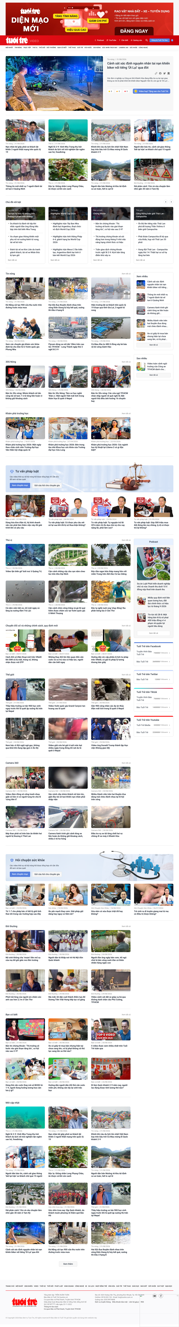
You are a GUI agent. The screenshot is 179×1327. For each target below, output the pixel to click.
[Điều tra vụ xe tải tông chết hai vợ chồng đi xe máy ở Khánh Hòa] (111, 817)
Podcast (100, 40)
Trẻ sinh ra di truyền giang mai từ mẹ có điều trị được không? (151, 912)
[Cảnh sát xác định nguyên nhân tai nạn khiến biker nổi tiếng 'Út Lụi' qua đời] (54, 83)
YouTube (112, 40)
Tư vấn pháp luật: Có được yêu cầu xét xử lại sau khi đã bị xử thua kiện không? (67, 523)
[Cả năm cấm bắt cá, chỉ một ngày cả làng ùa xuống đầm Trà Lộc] (25, 592)
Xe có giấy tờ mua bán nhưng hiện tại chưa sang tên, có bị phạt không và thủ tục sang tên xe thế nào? (66, 1048)
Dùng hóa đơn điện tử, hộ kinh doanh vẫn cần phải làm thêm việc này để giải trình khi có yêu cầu (24, 525)
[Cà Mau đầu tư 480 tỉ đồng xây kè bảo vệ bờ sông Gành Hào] (111, 328)
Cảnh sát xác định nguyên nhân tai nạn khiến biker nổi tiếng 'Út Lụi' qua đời (138, 65)
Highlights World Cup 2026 (63, 213)
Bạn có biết (62, 47)
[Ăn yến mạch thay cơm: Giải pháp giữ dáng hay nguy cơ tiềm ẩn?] (68, 895)
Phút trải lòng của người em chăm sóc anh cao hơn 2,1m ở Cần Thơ (23, 998)
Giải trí (80, 47)
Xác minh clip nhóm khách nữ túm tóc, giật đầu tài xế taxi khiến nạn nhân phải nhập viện (66, 797)
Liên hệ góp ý (134, 1302)
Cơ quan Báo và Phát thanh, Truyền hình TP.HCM (62, 1309)
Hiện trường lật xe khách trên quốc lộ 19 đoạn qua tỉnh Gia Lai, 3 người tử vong (108, 307)
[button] (166, 202)
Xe (86, 1286)
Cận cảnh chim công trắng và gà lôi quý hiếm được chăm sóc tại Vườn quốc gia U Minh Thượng (66, 611)
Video (36, 1286)
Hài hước (88, 47)
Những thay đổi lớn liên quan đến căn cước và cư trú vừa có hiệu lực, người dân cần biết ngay (66, 660)
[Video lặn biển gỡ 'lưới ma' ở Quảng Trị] (25, 555)
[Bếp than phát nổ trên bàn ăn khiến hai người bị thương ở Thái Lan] (25, 817)
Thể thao (72, 47)
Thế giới (42, 47)
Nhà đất (143, 1286)
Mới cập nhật (12, 1102)
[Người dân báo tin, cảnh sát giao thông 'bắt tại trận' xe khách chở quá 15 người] (153, 130)
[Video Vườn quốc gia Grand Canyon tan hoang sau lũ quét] (68, 689)
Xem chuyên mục (20, 485)
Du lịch (91, 1286)
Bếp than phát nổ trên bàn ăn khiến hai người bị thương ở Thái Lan (24, 834)
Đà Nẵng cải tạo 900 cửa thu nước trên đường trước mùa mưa (24, 306)
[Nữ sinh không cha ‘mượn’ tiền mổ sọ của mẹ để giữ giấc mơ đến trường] (25, 941)
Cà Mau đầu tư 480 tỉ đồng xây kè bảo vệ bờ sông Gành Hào (109, 345)
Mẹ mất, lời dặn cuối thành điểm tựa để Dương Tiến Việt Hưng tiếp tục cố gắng (66, 998)
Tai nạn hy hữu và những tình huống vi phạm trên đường (21, 215)
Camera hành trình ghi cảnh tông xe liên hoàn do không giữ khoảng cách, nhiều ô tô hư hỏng (65, 836)
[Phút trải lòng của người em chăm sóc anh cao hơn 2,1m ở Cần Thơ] (25, 980)
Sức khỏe (133, 47)
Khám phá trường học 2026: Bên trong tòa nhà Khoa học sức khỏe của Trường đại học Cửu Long (66, 447)
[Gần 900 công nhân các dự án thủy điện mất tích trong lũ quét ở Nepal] (111, 689)
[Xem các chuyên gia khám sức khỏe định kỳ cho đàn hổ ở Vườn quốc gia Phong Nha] (25, 328)
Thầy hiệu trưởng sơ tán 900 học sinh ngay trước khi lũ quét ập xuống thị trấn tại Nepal (24, 708)
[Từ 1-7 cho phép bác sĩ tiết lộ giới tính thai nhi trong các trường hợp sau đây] (25, 895)
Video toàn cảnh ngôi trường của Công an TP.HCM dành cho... (157, 366)
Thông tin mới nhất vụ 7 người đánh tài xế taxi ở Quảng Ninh (24, 187)
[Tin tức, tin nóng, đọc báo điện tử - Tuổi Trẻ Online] (17, 40)
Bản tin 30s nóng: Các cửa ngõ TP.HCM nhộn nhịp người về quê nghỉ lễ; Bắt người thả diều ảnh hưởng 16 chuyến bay (109, 397)
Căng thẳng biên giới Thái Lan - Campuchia (150, 215)
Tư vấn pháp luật (55, 519)
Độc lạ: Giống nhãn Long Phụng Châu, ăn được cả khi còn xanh (66, 187)
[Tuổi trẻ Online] (25, 1302)
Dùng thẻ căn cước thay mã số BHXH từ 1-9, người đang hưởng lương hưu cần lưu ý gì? (24, 1088)
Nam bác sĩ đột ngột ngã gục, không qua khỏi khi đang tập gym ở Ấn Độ (23, 746)
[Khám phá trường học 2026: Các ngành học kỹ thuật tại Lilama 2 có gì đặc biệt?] (111, 428)
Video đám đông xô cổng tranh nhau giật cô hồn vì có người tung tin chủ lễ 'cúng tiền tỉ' (23, 797)
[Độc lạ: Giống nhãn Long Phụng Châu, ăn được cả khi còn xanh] (68, 170)
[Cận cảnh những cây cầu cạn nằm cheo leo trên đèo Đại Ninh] (68, 555)
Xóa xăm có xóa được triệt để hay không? (107, 912)
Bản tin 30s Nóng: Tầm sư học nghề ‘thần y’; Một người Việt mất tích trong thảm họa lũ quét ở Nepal (66, 396)
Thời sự (43, 1286)
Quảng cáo (137, 40)
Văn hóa (111, 1286)
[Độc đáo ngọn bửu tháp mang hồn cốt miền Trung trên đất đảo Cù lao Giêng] (111, 555)
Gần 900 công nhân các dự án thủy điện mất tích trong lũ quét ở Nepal (107, 707)
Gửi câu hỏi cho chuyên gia (47, 485)
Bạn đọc (168, 1286)
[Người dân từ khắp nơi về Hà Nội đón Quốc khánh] (68, 941)
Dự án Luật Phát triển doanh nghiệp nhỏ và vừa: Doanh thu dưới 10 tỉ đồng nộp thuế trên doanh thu (153, 586)
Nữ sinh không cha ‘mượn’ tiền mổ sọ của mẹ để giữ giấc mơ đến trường (23, 958)
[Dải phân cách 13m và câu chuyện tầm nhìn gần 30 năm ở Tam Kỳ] (153, 170)
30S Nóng (97, 47)
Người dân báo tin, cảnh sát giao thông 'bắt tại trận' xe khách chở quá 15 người (152, 148)
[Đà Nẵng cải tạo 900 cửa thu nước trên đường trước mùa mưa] (25, 288)
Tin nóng (18, 47)
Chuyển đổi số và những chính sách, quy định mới (32, 625)
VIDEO (34, 41)
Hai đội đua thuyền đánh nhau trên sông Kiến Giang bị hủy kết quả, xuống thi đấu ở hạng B (66, 307)
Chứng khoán (99, 213)
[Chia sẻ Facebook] (160, 73)
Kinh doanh (69, 1286)
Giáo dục (135, 1286)
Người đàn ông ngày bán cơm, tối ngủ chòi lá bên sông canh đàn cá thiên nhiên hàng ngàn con (108, 960)
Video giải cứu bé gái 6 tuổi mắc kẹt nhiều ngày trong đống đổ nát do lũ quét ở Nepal (65, 748)
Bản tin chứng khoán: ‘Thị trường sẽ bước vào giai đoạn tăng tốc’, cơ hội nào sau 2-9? (22, 1048)
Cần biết (124, 40)
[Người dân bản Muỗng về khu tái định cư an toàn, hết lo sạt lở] (111, 170)
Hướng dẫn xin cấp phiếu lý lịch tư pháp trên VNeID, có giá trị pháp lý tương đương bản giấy (109, 660)
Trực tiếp (27, 47)
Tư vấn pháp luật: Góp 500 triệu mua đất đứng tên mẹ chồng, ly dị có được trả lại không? (151, 525)
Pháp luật (59, 1286)
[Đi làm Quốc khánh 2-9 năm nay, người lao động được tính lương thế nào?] (111, 1069)
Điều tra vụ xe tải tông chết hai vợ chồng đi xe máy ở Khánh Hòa (107, 834)
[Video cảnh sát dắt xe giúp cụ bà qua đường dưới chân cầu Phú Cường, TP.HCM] (111, 980)
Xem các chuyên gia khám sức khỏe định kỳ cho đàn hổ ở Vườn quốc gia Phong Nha (22, 347)
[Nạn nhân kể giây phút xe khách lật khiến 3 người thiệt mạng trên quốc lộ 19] (25, 130)
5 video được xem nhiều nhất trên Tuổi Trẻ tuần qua (109, 1047)
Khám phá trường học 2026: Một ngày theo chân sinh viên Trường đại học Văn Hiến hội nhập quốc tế (23, 447)
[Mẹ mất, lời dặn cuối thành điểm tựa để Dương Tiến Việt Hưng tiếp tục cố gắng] (68, 980)
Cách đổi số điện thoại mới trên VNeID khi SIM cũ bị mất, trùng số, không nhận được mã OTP (24, 660)
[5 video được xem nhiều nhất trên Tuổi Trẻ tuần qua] (111, 1029)
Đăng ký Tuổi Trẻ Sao (160, 40)
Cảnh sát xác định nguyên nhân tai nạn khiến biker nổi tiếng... (157, 284)
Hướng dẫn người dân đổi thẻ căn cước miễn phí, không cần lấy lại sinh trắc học (66, 1088)
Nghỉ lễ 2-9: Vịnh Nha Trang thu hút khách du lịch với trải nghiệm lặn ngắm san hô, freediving (66, 149)
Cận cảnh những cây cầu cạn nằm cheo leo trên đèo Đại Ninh (66, 572)
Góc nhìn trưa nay (109, 47)
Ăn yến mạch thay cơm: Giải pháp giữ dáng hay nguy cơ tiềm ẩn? (65, 912)
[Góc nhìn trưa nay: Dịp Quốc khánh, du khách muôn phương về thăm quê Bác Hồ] (68, 1194)
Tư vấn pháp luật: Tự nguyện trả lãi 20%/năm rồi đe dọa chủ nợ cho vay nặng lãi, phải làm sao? (108, 525)
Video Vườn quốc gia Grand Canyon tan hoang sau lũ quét (66, 707)
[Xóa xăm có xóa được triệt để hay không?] (111, 895)
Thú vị (34, 47)
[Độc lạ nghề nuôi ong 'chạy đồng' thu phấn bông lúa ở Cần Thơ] (111, 592)
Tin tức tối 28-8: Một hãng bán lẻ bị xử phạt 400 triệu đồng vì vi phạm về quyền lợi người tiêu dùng (158, 620)
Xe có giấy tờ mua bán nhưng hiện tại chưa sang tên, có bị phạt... (157, 336)
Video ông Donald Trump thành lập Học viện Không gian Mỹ (109, 746)
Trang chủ (10, 1286)
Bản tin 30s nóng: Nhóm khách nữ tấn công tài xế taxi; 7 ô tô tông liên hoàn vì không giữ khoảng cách (24, 396)
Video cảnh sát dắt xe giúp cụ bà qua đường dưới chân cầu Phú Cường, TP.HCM (108, 999)
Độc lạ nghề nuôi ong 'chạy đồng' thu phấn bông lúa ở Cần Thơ (108, 609)
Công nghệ (143, 47)
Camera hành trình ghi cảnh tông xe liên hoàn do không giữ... (157, 310)
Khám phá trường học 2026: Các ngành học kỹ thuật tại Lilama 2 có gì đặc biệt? (109, 447)
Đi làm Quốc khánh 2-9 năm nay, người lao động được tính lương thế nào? (109, 1086)
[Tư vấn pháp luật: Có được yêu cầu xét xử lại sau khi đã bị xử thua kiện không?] (68, 506)
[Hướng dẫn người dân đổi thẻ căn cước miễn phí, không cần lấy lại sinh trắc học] (68, 1069)
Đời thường (51, 47)
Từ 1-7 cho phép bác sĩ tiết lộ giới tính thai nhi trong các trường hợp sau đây (23, 912)
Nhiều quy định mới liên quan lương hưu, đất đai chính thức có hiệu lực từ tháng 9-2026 (159, 602)
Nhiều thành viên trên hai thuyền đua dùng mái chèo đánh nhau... (157, 323)
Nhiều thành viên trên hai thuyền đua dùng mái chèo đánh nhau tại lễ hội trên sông (108, 797)
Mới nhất (9, 47)
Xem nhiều (142, 276)
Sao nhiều (142, 358)
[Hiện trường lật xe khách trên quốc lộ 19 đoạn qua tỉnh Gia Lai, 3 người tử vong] (111, 288)
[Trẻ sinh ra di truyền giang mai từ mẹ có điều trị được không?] (153, 895)
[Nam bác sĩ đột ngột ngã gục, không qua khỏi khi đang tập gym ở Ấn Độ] (25, 729)
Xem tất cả (12, 260)
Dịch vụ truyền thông (103, 1302)
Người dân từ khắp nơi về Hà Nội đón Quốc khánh (65, 958)
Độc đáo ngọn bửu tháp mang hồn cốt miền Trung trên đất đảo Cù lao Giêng (109, 572)
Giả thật (160, 1286)
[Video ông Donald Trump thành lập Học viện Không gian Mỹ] (111, 729)
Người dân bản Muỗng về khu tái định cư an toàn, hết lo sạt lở (108, 187)
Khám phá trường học (17, 413)
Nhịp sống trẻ (101, 1286)
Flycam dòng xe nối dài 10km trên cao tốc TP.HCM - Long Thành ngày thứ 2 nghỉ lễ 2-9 (66, 347)
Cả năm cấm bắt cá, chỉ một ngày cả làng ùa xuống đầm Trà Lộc (22, 609)
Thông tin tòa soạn (51, 1307)
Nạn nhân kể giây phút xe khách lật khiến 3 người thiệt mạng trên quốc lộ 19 (23, 149)
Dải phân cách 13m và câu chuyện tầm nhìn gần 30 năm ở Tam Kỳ (152, 187)
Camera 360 (123, 47)
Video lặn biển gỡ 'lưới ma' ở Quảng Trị (24, 571)
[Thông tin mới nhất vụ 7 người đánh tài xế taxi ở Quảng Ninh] (25, 170)
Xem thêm (68, 1264)
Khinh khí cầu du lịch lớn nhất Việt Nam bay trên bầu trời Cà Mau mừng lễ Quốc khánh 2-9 (109, 149)
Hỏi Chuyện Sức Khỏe (100, 908)
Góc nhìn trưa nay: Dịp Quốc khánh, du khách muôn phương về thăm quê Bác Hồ (66, 1213)
